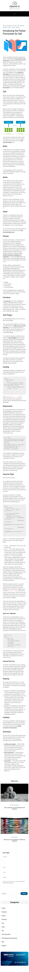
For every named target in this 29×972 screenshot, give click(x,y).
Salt (16, 25)
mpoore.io (14, 6)
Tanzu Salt (7, 761)
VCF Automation (15, 805)
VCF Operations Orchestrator (9, 938)
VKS (3, 942)
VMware (17, 27)
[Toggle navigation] (14, 14)
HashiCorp (21, 25)
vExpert (13, 27)
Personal (15, 837)
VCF (3, 930)
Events (3, 908)
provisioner (7, 301)
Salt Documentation (10, 744)
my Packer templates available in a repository (12, 254)
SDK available (12, 337)
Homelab (5, 27)
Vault (3, 927)
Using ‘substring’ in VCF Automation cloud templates (14, 808)
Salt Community (9, 752)
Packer (9, 27)
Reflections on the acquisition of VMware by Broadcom (14, 840)
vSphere (4, 945)
